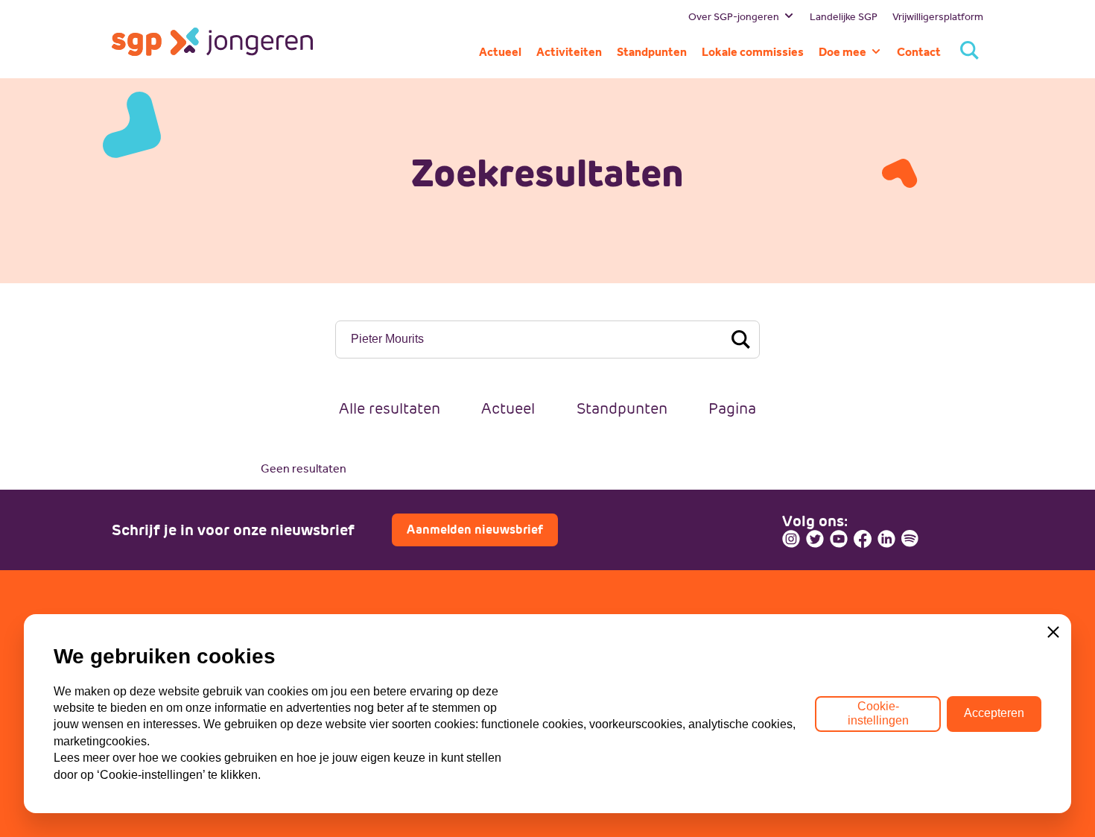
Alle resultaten (389, 408)
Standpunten (622, 408)
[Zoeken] (969, 51)
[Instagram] (791, 539)
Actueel (508, 408)
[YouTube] (839, 539)
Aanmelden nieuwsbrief (475, 529)
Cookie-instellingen (878, 713)
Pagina (732, 408)
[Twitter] (815, 539)
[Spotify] (910, 539)
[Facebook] (863, 539)
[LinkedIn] (886, 539)
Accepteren (994, 713)
